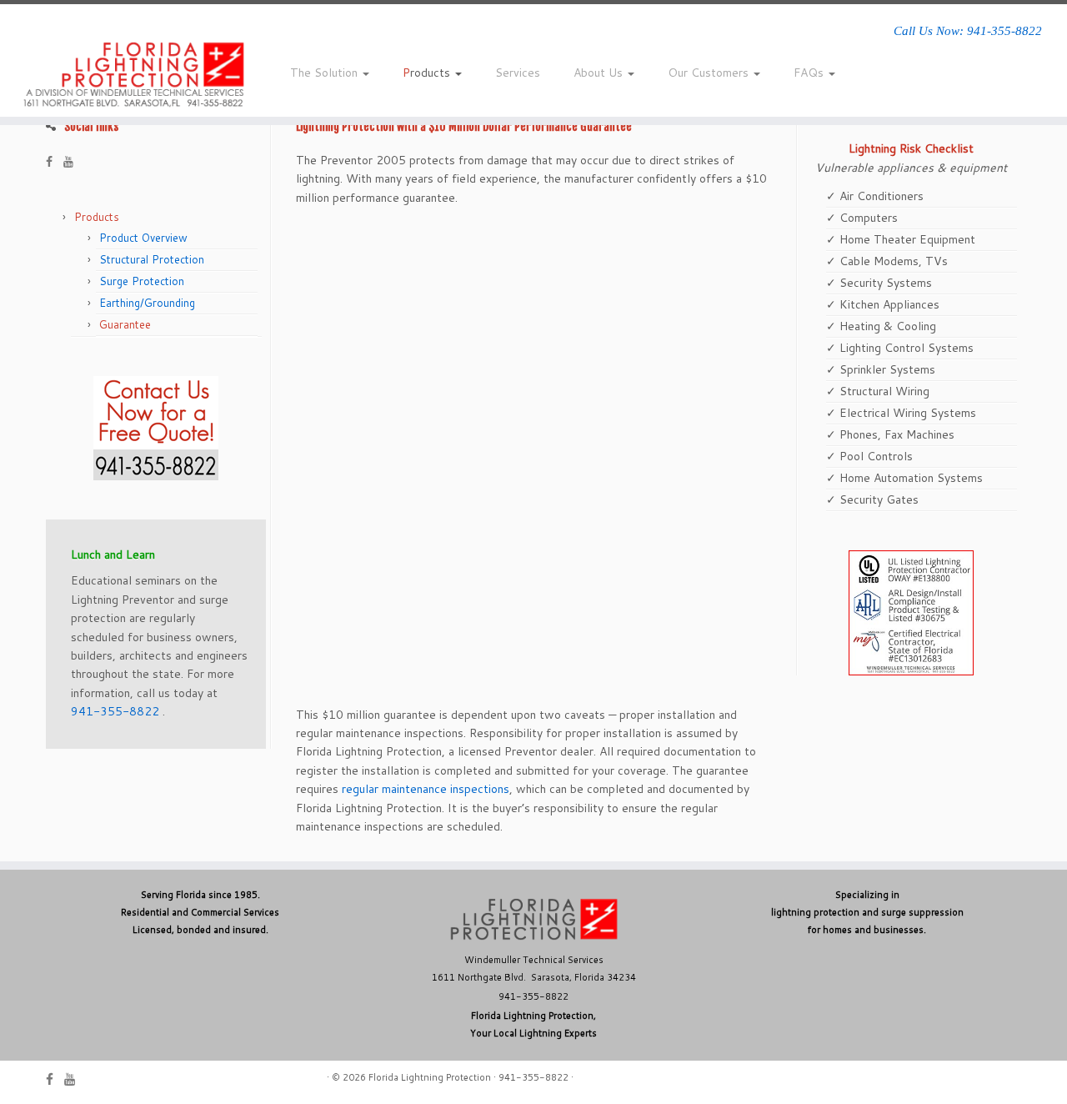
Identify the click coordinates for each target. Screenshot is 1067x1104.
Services (517, 72)
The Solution (325, 72)
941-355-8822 (115, 711)
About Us (600, 72)
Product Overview (143, 237)
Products (428, 72)
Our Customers (710, 72)
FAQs (810, 72)
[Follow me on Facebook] (54, 162)
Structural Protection (151, 259)
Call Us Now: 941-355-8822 (968, 31)
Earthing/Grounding (147, 302)
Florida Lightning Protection (429, 1077)
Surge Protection (141, 281)
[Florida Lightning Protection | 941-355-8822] (123, 75)
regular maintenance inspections (425, 788)
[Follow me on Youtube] (73, 162)
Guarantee (125, 324)
